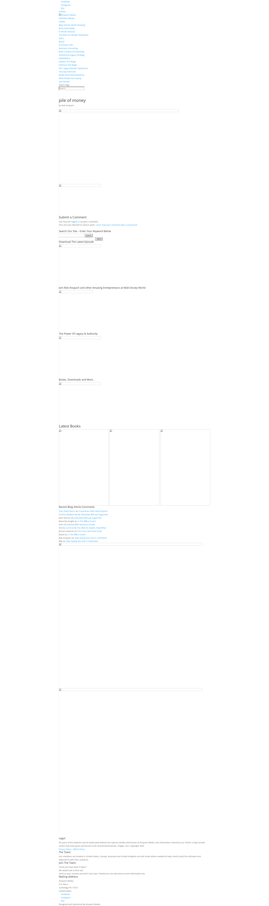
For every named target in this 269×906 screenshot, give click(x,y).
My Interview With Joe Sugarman (93, 514)
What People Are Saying (70, 78)
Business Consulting (68, 48)
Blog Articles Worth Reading (72, 25)
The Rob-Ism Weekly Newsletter (74, 35)
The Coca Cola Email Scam (89, 531)
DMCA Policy (79, 849)
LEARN (62, 21)
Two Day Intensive (67, 71)
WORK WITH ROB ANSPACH (71, 75)
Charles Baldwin (66, 514)
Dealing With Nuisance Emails (81, 524)
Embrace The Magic (68, 65)
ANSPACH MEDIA (67, 18)
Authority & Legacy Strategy (72, 55)
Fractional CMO (66, 45)
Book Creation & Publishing (71, 51)
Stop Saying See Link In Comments (91, 538)
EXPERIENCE (64, 58)
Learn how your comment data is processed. (117, 225)
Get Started (64, 81)
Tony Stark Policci (67, 511)
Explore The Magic (67, 61)
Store (61, 38)
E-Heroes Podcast (67, 31)
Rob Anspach (68, 105)
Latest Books (70, 426)
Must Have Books (67, 28)
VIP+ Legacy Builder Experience (73, 68)
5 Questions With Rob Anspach (93, 511)
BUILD (61, 41)
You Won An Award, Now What (91, 527)
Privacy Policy (65, 849)
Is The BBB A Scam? (87, 521)
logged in (75, 221)
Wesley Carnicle (66, 527)
